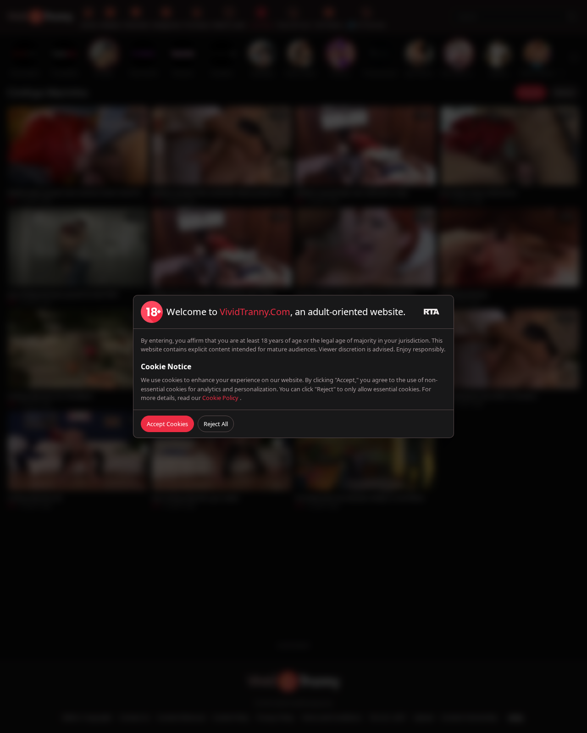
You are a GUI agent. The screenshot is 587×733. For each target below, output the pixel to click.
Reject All (216, 424)
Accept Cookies (167, 424)
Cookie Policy (221, 398)
